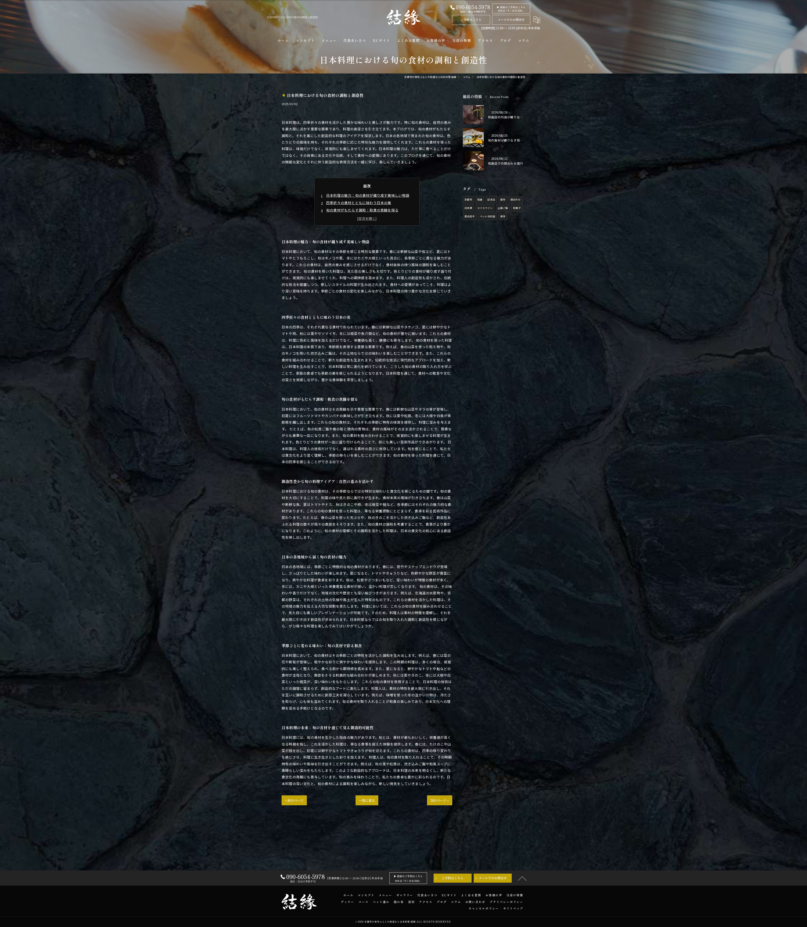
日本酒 (468, 208)
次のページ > (439, 800)
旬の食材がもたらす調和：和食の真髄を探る (362, 210)
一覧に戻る (367, 800)
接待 (502, 199)
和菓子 (517, 208)
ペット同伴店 (487, 216)
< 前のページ (294, 800)
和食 (479, 199)
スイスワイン (485, 208)
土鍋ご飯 (503, 208)
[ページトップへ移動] (522, 878)
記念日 (491, 199)
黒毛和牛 (469, 216)
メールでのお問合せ (511, 19)
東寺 (502, 216)
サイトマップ (513, 908)
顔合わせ (515, 199)
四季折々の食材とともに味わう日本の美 (358, 202)
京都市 (468, 199)
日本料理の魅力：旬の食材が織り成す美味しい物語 (367, 195)
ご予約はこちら (471, 19)
